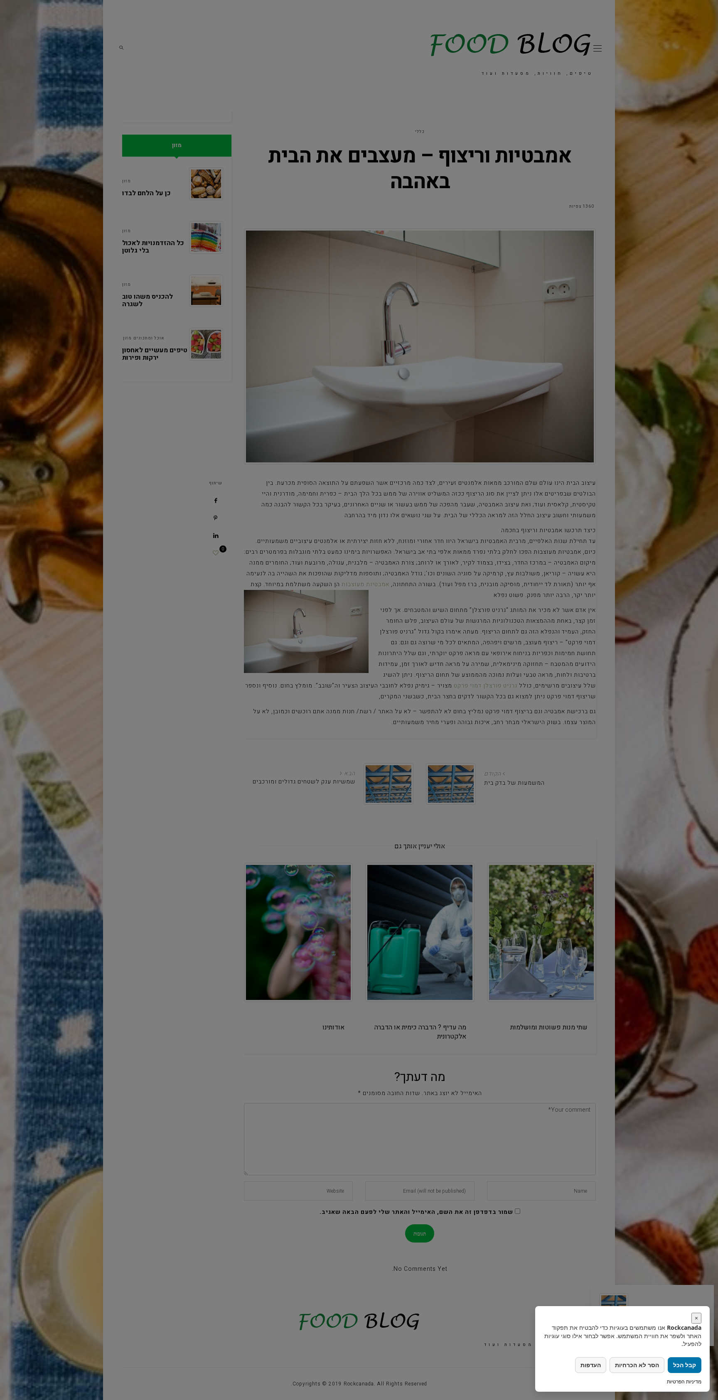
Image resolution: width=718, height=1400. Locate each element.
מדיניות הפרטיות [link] (684, 1381)
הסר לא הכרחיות (637, 1365)
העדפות (590, 1365)
